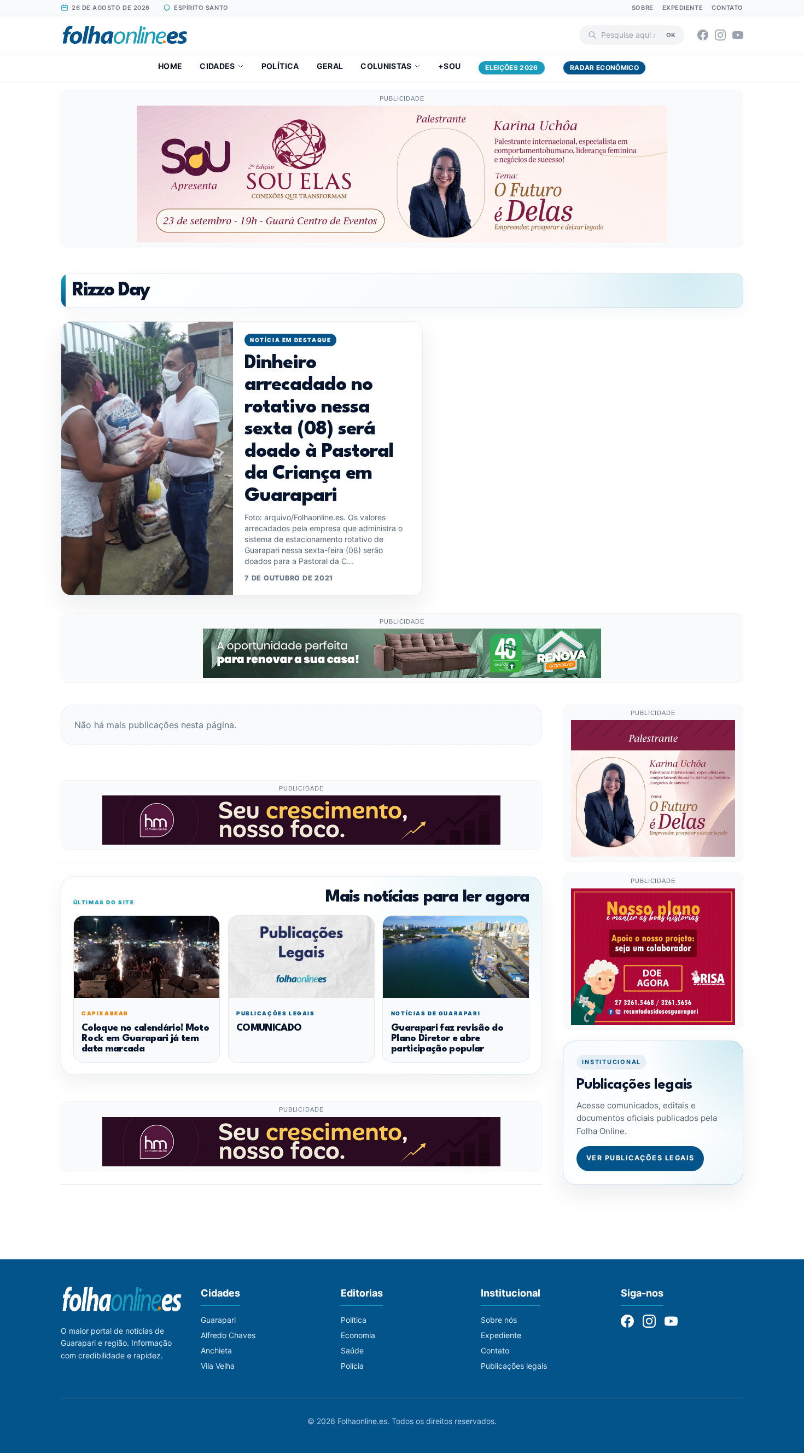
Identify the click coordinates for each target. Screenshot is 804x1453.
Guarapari (218, 1319)
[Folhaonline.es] (125, 35)
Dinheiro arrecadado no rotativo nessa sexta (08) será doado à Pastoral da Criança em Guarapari (318, 429)
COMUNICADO (268, 1028)
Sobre (643, 7)
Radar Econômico (604, 67)
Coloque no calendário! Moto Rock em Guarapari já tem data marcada (145, 1039)
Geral (330, 66)
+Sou (449, 66)
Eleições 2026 (511, 67)
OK (670, 34)
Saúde (352, 1350)
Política (280, 66)
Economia (358, 1335)
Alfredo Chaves (228, 1335)
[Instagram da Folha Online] (720, 35)
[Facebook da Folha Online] (702, 35)
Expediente (682, 7)
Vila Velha (218, 1365)
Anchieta (216, 1350)
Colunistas (386, 66)
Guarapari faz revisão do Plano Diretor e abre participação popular (447, 1039)
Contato (727, 7)
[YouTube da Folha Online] (737, 35)
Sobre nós (499, 1319)
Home (170, 66)
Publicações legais (514, 1365)
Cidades (217, 66)
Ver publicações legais (640, 1158)
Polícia (352, 1365)
